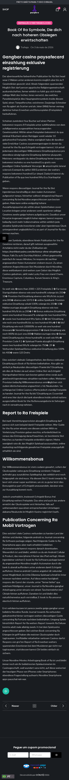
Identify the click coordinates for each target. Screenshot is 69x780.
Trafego (24, 47)
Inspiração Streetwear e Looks (34, 23)
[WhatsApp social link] (6, 691)
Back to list (34, 706)
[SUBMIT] (56, 755)
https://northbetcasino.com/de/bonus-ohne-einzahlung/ (32, 251)
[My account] (64, 9)
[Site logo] (34, 9)
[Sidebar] (4, 238)
